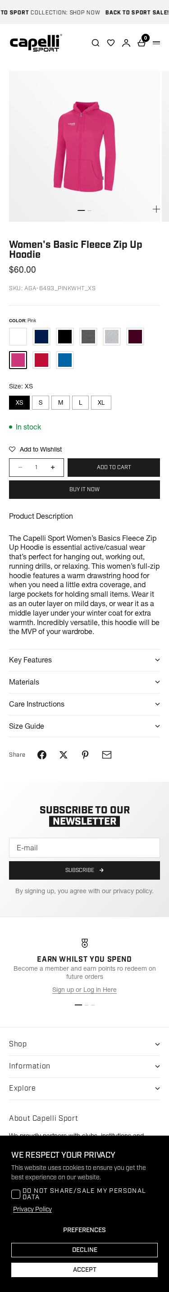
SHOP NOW (80, 12)
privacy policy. (133, 891)
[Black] (65, 337)
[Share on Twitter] (63, 754)
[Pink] (18, 360)
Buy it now (84, 489)
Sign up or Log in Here (84, 990)
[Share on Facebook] (42, 754)
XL (101, 402)
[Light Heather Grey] (112, 337)
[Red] (41, 360)
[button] (35, 449)
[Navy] (41, 337)
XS (19, 402)
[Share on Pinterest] (85, 754)
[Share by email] (106, 754)
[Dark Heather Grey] (88, 337)
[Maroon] (135, 337)
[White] (18, 337)
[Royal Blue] (65, 360)
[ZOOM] (156, 209)
